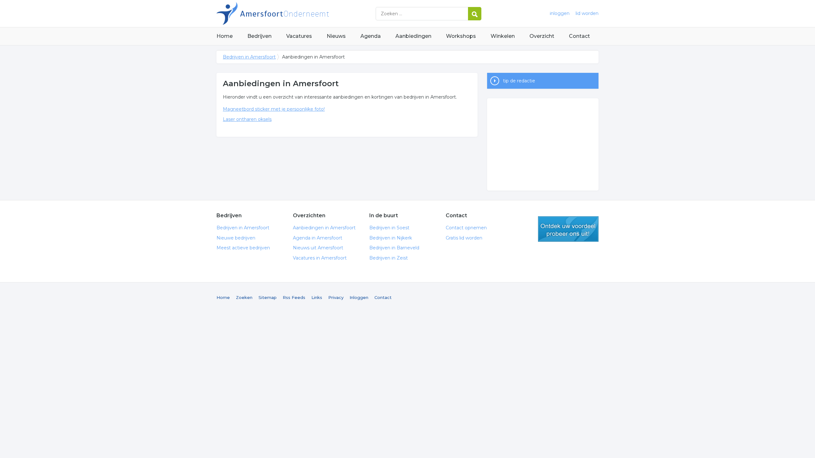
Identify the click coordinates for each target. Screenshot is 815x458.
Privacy (336, 297)
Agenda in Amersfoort (317, 238)
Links (316, 297)
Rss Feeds (294, 297)
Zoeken (244, 297)
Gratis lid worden (464, 238)
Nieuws (336, 36)
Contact (579, 36)
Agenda (370, 36)
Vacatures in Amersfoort (320, 258)
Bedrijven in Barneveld (394, 248)
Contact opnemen (466, 228)
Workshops (461, 36)
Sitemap (268, 297)
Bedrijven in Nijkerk (390, 238)
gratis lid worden (568, 229)
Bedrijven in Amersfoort (296, 13)
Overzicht (541, 36)
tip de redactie (519, 81)
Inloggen (359, 297)
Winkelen (503, 36)
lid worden (587, 13)
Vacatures (299, 36)
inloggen (560, 13)
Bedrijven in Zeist (388, 258)
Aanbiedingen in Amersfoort (324, 228)
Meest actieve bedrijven (243, 248)
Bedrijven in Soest (389, 228)
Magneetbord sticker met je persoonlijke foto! (274, 109)
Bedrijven (259, 36)
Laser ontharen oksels (247, 119)
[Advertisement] (542, 144)
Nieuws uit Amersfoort (318, 248)
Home (224, 36)
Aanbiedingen (413, 36)
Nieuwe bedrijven (235, 238)
